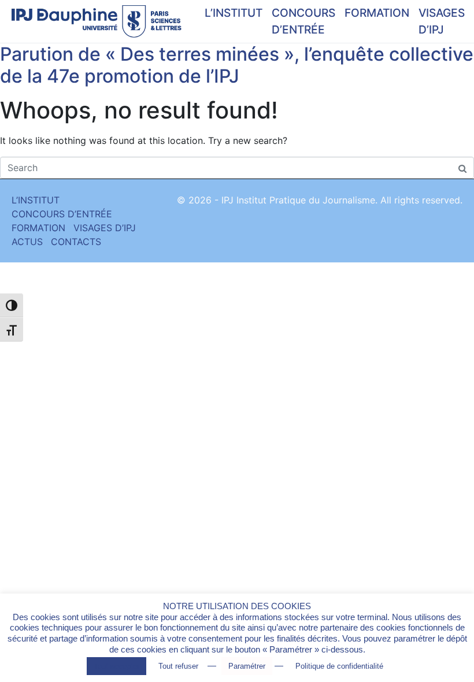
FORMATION (377, 13)
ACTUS (27, 241)
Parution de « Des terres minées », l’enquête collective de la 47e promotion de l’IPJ (236, 65)
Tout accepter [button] (116, 666)
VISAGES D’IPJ (442, 21)
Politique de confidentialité (339, 666)
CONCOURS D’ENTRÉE (303, 21)
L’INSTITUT (233, 13)
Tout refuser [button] (178, 666)
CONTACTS (76, 241)
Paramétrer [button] (246, 666)
